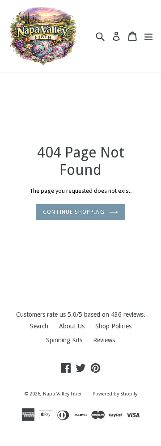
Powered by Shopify (115, 394)
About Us (72, 326)
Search (39, 326)
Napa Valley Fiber (62, 394)
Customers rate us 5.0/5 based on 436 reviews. (80, 314)
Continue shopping (73, 212)
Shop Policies (113, 326)
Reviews (104, 340)
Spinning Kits (64, 340)
